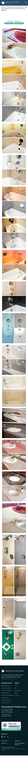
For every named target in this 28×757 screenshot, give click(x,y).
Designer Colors (18, 690)
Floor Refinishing (4, 697)
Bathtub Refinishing (5, 685)
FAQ (15, 688)
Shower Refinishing (5, 692)
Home (16, 685)
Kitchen (9, 23)
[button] (26, 3)
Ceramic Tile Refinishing (6, 690)
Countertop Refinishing (6, 688)
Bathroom (19, 23)
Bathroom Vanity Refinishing (7, 695)
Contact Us (17, 695)
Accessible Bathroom (5, 702)
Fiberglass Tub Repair (5, 700)
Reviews (16, 692)
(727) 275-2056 (11, 678)
